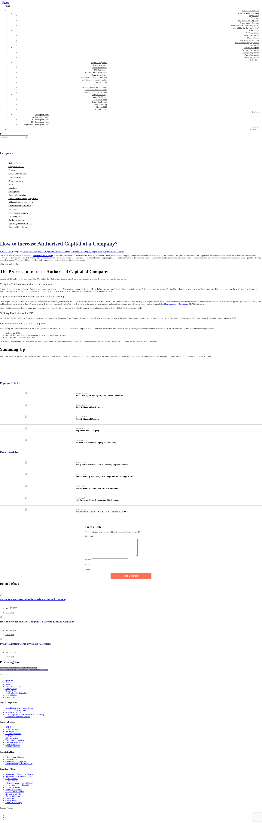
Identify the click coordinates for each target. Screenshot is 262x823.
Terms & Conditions (13, 686)
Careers (8, 682)
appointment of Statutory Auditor (18, 776)
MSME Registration (13, 729)
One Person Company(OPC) (16, 762)
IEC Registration (11, 731)
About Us (9, 680)
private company (63, 251)
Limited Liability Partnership (19, 206)
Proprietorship (11, 759)
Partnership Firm (15, 216)
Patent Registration (12, 745)
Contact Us (9, 697)
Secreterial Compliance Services (17, 717)
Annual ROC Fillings (13, 790)
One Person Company (16, 220)
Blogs (7, 684)
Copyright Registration (14, 742)
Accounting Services (13, 712)
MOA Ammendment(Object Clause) (19, 783)
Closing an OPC (11, 800)
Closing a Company (13, 796)
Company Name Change (17, 227)
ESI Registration (11, 738)
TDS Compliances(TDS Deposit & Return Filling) (24, 715)
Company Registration (17, 195)
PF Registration (11, 736)
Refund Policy (11, 691)
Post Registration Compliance (16, 693)
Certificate (12, 170)
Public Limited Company (18, 213)
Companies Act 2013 (16, 167)
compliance (12, 188)
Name (88, 560)
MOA (10, 184)
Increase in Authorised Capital (17, 785)
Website (88, 569)
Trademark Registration (14, 740)
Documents (12, 209)
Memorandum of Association (176, 304)
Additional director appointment (20, 202)
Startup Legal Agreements (15, 710)
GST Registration (12, 727)
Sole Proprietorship (15, 177)
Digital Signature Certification (20, 224)
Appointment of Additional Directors (19, 774)
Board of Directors (15, 181)
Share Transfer (11, 781)
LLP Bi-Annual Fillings (14, 792)
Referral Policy (11, 695)
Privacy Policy (11, 689)
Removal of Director (13, 794)
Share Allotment (11, 779)
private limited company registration (86, 251)
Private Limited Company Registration (23, 199)
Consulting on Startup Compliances (19, 708)
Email (88, 565)
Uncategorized (14, 192)
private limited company (43, 256)
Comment (89, 536)
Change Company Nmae (17, 174)
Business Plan (13, 163)
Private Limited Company (114, 251)
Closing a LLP (11, 798)
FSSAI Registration (13, 734)
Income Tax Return (12, 787)
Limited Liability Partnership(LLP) (19, 764)
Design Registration (13, 747)
